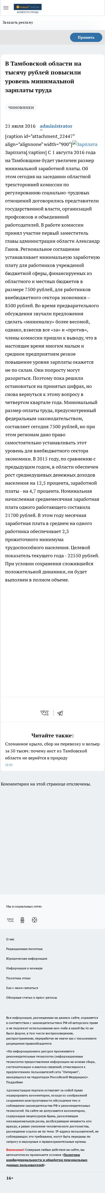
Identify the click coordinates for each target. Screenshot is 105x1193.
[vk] (45, 713)
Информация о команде (24, 968)
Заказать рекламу (18, 22)
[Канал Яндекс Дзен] (34, 920)
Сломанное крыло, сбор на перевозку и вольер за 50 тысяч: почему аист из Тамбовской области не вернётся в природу (52, 754)
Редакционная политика (24, 949)
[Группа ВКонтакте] (10, 920)
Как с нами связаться (22, 988)
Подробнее (14, 1082)
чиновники (21, 107)
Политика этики (18, 978)
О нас (10, 939)
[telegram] (62, 713)
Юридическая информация (26, 958)
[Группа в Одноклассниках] (22, 920)
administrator (56, 126)
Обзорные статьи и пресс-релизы (31, 997)
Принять (86, 37)
